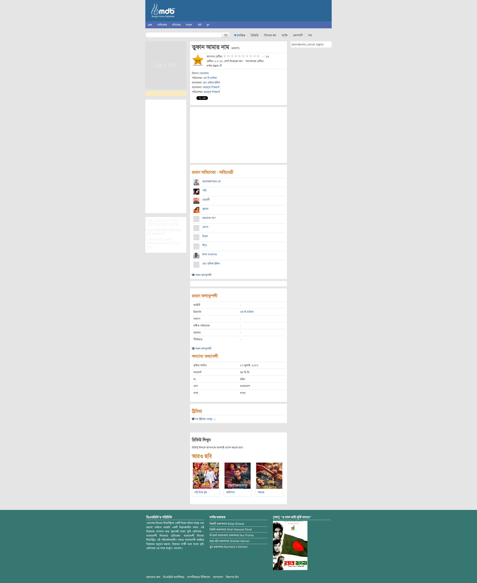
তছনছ (261, 492)
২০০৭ (235, 48)
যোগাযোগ (218, 577)
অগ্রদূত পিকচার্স (211, 87)
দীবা (204, 245)
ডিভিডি (255, 35)
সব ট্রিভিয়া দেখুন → (205, 419)
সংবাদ (189, 24)
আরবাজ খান (208, 218)
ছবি (199, 24)
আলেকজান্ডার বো (211, 181)
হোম (150, 24)
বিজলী (213, 523)
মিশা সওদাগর (209, 254)
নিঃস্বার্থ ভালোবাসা (219, 535)
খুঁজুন (226, 35)
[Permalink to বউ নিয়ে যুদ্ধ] (206, 475)
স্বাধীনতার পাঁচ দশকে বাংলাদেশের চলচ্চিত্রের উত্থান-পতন (164, 243)
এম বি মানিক (210, 78)
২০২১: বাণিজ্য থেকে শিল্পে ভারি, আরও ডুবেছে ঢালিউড (162, 222)
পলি (204, 190)
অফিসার (230, 492)
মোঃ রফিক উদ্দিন (211, 82)
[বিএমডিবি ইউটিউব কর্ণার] (290, 545)
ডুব (211, 547)
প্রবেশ (228, 447)
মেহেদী (206, 199)
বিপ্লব (205, 236)
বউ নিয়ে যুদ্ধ (201, 492)
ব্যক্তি (285, 35)
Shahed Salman (240, 541)
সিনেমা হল (270, 35)
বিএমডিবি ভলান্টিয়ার (173, 577)
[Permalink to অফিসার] (238, 475)
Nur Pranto (247, 535)
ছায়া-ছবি (214, 541)
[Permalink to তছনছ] (269, 475)
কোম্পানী (298, 35)
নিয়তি (213, 529)
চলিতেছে (176, 24)
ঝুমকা (205, 208)
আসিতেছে (162, 24)
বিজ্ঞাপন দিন (232, 577)
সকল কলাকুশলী (203, 275)
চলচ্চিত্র (241, 35)
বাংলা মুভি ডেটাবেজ (179, 11)
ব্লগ (208, 24)
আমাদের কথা (153, 577)
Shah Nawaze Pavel (239, 529)
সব (310, 35)
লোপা (205, 227)
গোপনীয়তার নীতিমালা (198, 577)
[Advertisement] (165, 156)
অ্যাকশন (204, 73)
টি (221, 65)
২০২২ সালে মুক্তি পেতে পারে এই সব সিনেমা (163, 232)
